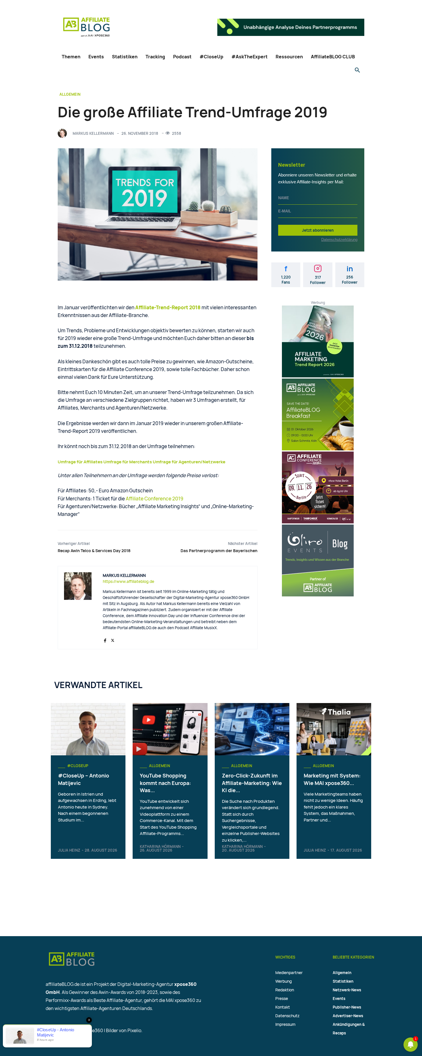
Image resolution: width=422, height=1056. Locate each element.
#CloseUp (77, 766)
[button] (357, 70)
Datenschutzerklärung (339, 239)
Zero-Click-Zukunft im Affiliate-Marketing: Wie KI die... (252, 782)
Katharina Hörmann (160, 846)
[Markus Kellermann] (64, 133)
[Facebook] (105, 639)
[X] (113, 639)
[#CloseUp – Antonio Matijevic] (88, 729)
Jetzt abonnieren (318, 230)
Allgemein (69, 94)
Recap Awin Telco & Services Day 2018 (94, 550)
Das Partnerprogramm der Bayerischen (219, 550)
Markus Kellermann (93, 133)
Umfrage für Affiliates (80, 462)
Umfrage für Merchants (127, 462)
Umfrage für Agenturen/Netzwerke (189, 462)
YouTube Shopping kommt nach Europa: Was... (165, 782)
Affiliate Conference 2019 (154, 498)
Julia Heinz (69, 850)
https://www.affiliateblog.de (128, 581)
